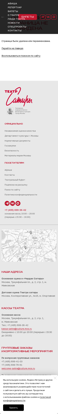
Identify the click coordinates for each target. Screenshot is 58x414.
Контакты (10, 175)
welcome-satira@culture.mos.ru (18, 368)
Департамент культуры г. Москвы (21, 135)
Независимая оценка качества (20, 131)
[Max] (53, 17)
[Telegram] (42, 17)
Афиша (8, 170)
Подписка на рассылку (16, 184)
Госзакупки (10, 145)
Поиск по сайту (12, 189)
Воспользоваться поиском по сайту (21, 55)
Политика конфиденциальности (21, 194)
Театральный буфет (15, 180)
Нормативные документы (17, 140)
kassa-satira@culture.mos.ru (17, 328)
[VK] (48, 17)
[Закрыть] (55, 378)
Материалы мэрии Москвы (18, 155)
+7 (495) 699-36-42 (15, 210)
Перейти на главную (12, 48)
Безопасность (12, 150)
